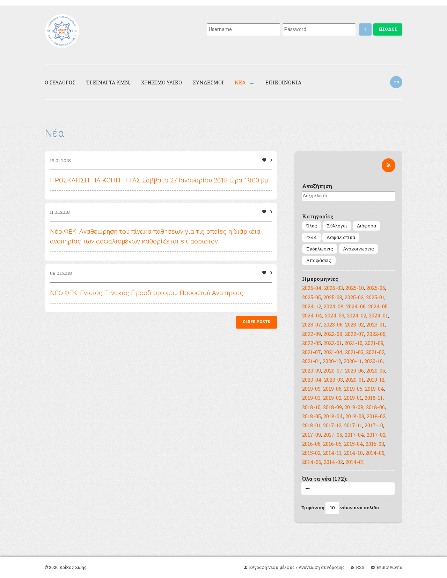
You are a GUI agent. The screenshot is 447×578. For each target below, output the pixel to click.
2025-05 (311, 297)
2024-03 (334, 315)
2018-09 (332, 407)
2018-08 (354, 407)
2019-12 (375, 379)
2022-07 (354, 333)
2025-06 (375, 287)
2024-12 (311, 306)
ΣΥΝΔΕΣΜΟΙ (208, 82)
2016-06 (311, 443)
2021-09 (374, 342)
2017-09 (311, 434)
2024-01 (378, 315)
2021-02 (375, 351)
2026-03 (333, 287)
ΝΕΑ (240, 82)
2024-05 (378, 306)
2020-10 (373, 361)
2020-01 (354, 379)
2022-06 (376, 333)
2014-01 (354, 461)
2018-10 (311, 407)
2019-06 (332, 388)
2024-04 (312, 315)
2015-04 (353, 443)
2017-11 (353, 425)
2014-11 (332, 452)
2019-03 (311, 397)
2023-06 (333, 324)
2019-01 (353, 397)
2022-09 (311, 333)
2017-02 (376, 434)
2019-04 (374, 388)
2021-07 (311, 351)
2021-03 (354, 351)
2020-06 (354, 370)
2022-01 (332, 342)
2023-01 (375, 324)
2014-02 (333, 461)
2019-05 (353, 388)
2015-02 (311, 452)
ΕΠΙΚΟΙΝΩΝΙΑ (283, 82)
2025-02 (354, 297)
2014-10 (353, 452)
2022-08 (333, 333)
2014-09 (374, 452)
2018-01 (311, 425)
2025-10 (354, 287)
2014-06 (311, 461)
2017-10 (374, 425)
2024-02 (356, 315)
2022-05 (311, 342)
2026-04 (312, 287)
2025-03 (332, 297)
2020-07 (333, 370)
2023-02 (354, 324)
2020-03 (333, 379)
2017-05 (332, 434)
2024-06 (356, 306)
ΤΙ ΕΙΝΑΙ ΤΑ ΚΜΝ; (108, 82)
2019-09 (311, 388)
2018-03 (354, 416)
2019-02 (332, 397)
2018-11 (374, 397)
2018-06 (375, 407)
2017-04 (354, 434)
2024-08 (334, 306)
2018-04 (333, 416)
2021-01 (311, 361)
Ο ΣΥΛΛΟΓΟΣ (60, 82)
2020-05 (375, 370)
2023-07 (311, 324)
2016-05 (332, 443)
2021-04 (333, 351)
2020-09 (311, 370)
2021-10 (353, 342)
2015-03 (375, 443)
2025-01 (375, 297)
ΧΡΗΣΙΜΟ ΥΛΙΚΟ (161, 82)
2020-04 (312, 379)
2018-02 (376, 416)
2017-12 (332, 425)
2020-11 (353, 361)
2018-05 (311, 416)
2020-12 (332, 361)
